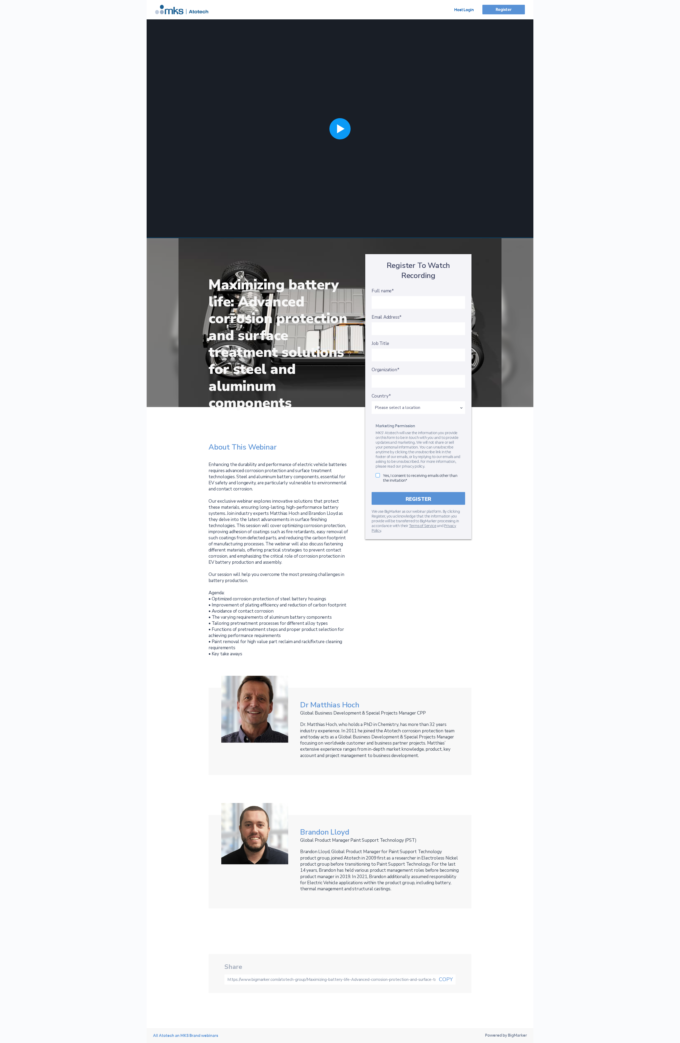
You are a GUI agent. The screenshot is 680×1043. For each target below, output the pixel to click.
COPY (446, 979)
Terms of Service (422, 525)
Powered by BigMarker (506, 1035)
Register (503, 9)
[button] (340, 128)
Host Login (464, 9)
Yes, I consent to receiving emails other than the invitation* (420, 478)
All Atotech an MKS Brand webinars (185, 1035)
